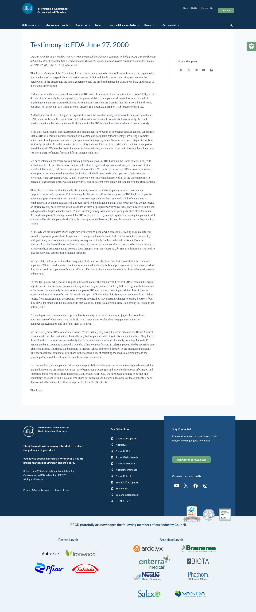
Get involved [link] (169, 25)
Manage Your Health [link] (57, 25)
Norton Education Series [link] (123, 25)
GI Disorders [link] (29, 25)
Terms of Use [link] (62, 489)
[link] (251, 46)
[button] (231, 25)
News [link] (98, 25)
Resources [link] (81, 25)
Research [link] (149, 25)
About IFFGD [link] (190, 8)
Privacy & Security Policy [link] (37, 489)
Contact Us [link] (207, 8)
